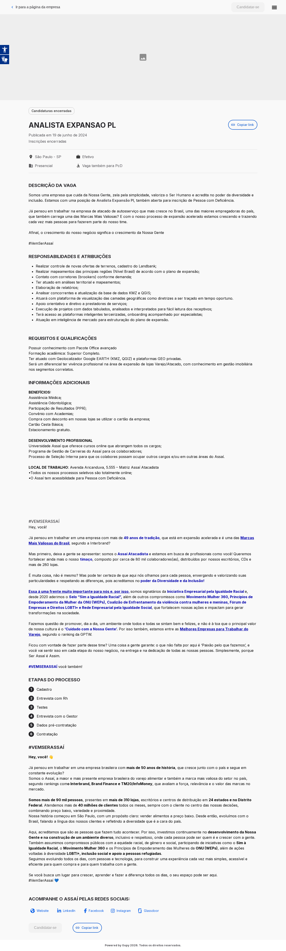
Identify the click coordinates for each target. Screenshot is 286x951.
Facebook (96, 911)
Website (43, 911)
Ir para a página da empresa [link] (38, 7)
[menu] (274, 7)
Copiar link (245, 125)
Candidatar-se (248, 7)
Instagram (124, 911)
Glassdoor (151, 911)
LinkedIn (69, 911)
